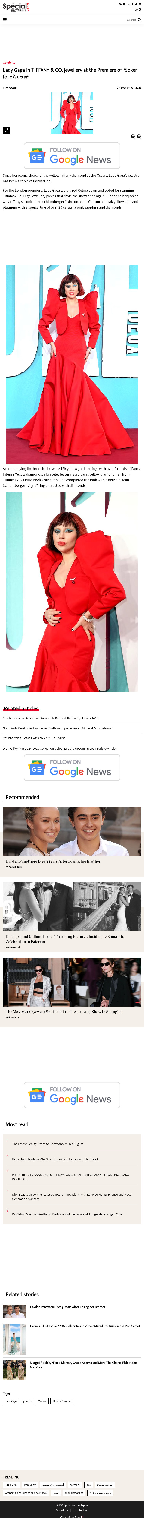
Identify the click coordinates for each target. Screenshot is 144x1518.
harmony (75, 1485)
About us (62, 1510)
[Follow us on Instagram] (128, 4)
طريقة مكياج (105, 1485)
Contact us (81, 1510)
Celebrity (9, 62)
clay (88, 1485)
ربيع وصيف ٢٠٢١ (100, 1493)
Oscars (42, 1401)
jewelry (27, 1401)
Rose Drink (11, 1485)
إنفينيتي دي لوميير (53, 1485)
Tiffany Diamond (62, 1401)
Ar (137, 10)
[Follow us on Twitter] (136, 4)
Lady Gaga (11, 1401)
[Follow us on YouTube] (124, 4)
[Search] (137, 20)
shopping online (74, 1493)
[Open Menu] (4, 19)
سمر (56, 1493)
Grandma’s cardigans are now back (26, 1493)
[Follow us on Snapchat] (140, 4)
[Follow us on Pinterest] (120, 4)
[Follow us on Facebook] (132, 4)
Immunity (30, 1485)
